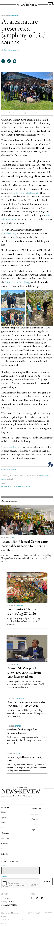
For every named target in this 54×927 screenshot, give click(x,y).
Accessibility (48, 912)
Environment (14, 15)
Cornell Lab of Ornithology (18, 282)
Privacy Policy (38, 912)
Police (3, 822)
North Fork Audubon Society (12, 486)
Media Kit (34, 819)
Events (3, 828)
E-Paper (4, 849)
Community (20, 605)
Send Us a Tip (36, 814)
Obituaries (5, 833)
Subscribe (4, 854)
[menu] (50, 5)
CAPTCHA (4, 876)
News (12, 538)
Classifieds (5, 843)
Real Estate (19, 699)
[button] (50, 464)
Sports (18, 726)
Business (18, 753)
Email (3, 865)
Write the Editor (36, 808)
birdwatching (10, 233)
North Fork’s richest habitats (25, 193)
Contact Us (35, 824)
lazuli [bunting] (14, 447)
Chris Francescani (11, 50)
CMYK (3, 916)
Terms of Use (31, 912)
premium (27, 486)
